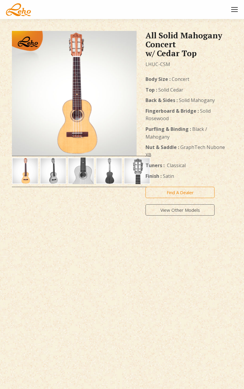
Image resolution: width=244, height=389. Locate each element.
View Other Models (180, 210)
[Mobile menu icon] (234, 9)
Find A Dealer (180, 192)
